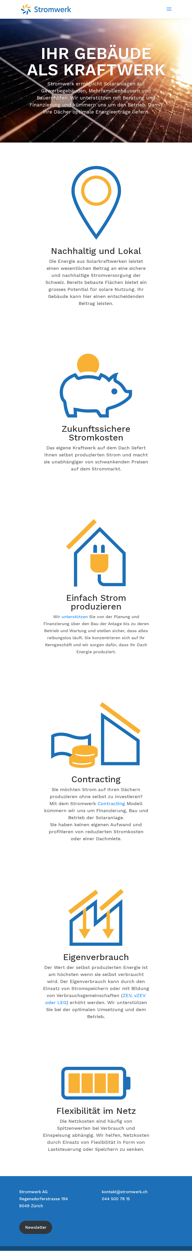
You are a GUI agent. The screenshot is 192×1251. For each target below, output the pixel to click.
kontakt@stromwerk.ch (125, 1191)
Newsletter (36, 1227)
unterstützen (75, 616)
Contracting (111, 803)
